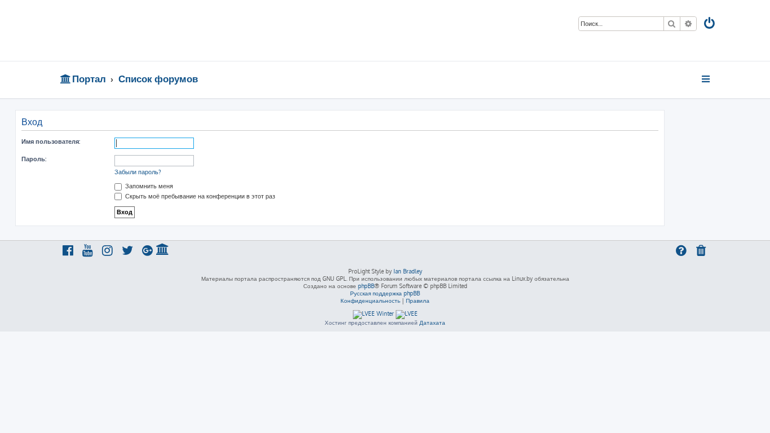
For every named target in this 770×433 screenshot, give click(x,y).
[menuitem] (710, 24)
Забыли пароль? (137, 172)
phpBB (366, 285)
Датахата (432, 322)
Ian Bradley (407, 271)
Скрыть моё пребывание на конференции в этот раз (199, 196)
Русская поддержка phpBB (385, 293)
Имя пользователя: (50, 141)
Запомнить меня (148, 186)
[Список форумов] (141, 30)
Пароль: (33, 159)
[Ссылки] (707, 79)
